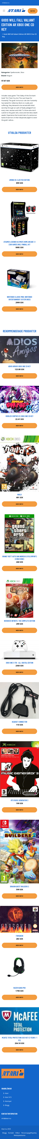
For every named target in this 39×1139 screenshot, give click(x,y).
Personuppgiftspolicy (29, 1133)
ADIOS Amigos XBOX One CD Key (19, 366)
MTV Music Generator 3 (19, 800)
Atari (6, 1093)
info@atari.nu (5, 3)
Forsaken (19, 936)
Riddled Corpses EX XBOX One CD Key (19, 416)
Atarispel (8, 1101)
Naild (19, 494)
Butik (32, 11)
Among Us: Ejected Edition (19, 180)
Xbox (22, 72)
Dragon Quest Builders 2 (19, 886)
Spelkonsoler (15, 72)
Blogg (7, 1105)
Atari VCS (8, 1097)
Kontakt (11, 1133)
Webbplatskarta (19, 1135)
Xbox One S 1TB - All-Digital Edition (19, 662)
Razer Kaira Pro (19, 988)
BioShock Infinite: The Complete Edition (19, 621)
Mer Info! (19, 87)
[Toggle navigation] (4, 11)
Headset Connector (19, 722)
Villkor (17, 1133)
